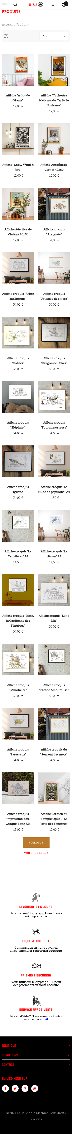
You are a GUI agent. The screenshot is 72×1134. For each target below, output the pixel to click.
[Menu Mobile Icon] (4, 4)
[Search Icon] (15, 5)
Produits (23, 24)
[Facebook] (5, 1088)
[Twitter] (15, 1088)
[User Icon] (53, 5)
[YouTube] (34, 1088)
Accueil (7, 24)
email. (44, 1019)
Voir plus (36, 842)
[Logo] (35, 5)
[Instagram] (25, 1088)
